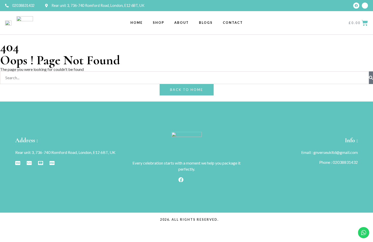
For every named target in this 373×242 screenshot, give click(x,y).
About (181, 23)
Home (136, 23)
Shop (158, 23)
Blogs (206, 23)
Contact (233, 23)
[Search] (371, 77)
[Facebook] (356, 6)
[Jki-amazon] (365, 6)
